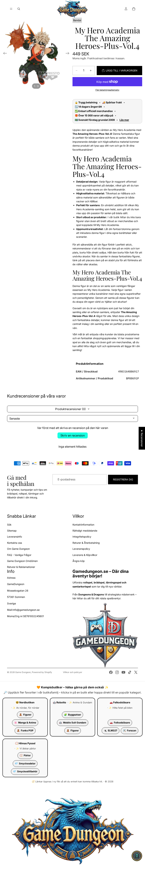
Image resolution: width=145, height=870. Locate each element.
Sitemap (12, 530)
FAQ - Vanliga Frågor (19, 554)
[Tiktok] (129, 672)
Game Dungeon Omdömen (22, 560)
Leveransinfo (14, 536)
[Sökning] (19, 9)
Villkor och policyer (72, 672)
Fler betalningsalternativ (107, 90)
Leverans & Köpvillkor (84, 554)
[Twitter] (136, 672)
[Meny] (11, 9)
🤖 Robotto (59, 702)
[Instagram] (117, 672)
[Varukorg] (134, 9)
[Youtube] (123, 672)
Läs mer (124, 120)
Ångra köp (78, 560)
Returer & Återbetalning (86, 542)
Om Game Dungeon (18, 548)
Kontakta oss (14, 542)
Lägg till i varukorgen (121, 70)
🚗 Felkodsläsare (120, 702)
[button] (137, 856)
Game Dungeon (23, 672)
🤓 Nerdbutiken (25, 702)
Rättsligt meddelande (84, 530)
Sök (9, 524)
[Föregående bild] (4, 54)
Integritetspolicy (81, 536)
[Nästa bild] (68, 54)
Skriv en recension (72, 435)
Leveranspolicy (81, 548)
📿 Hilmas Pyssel (25, 743)
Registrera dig (123, 479)
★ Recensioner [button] (141, 438)
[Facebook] (111, 672)
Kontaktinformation (83, 524)
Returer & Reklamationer (21, 566)
